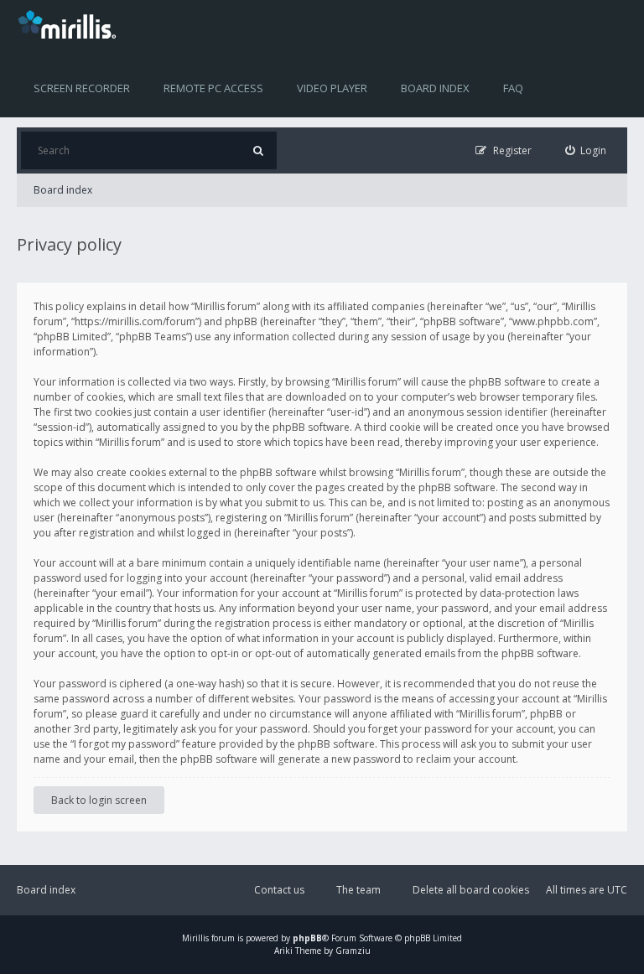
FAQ (513, 88)
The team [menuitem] (358, 890)
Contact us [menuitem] (279, 890)
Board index (435, 88)
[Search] (258, 150)
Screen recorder (82, 88)
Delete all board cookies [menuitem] (471, 890)
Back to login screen (99, 800)
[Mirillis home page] (70, 23)
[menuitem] (586, 150)
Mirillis (195, 938)
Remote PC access (213, 88)
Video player (332, 88)
